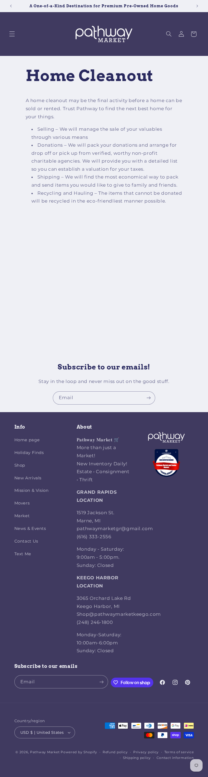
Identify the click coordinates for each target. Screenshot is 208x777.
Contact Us (26, 541)
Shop (19, 465)
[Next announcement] (197, 6)
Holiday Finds (29, 452)
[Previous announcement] (11, 6)
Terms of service (179, 752)
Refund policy (115, 752)
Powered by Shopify (79, 752)
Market (22, 515)
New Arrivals (28, 478)
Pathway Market (45, 752)
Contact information (175, 758)
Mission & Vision (31, 490)
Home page (27, 440)
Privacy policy (146, 752)
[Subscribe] (148, 398)
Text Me (22, 553)
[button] (12, 34)
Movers (22, 503)
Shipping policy (137, 758)
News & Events (30, 528)
